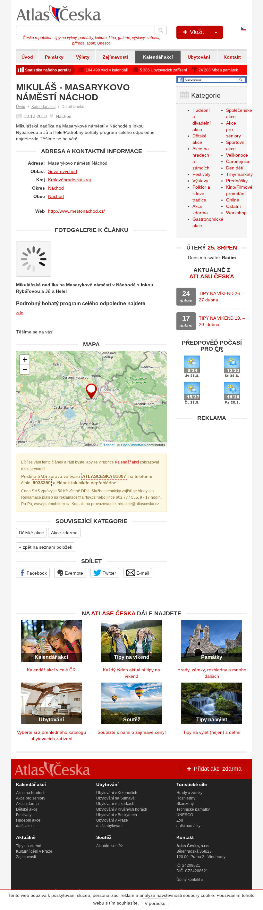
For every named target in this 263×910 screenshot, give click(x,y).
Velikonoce (237, 155)
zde (19, 312)
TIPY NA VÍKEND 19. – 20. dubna (222, 321)
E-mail (142, 573)
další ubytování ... (111, 826)
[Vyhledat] (161, 30)
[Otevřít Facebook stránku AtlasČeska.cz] (211, 79)
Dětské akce (31, 532)
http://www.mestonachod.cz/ (76, 211)
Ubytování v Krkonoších (116, 793)
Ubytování (199, 57)
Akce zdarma (64, 532)
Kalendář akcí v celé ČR (51, 669)
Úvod (27, 57)
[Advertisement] (212, 465)
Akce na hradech (31, 793)
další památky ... (190, 826)
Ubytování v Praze (112, 820)
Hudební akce (28, 820)
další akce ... (27, 826)
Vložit (196, 32)
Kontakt (232, 57)
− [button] (25, 369)
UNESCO (184, 815)
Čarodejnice (238, 161)
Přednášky (237, 180)
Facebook (36, 573)
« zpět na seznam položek (45, 547)
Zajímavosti (115, 57)
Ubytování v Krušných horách (121, 809)
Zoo (179, 820)
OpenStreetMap (133, 444)
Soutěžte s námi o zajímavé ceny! (132, 732)
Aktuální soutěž (109, 846)
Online (232, 199)
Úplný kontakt (188, 879)
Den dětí (234, 167)
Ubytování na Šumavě (115, 798)
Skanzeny (185, 803)
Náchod (56, 188)
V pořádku (155, 903)
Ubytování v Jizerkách (115, 803)
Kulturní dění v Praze (34, 851)
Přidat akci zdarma (217, 769)
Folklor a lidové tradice (201, 193)
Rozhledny (185, 798)
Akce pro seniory (30, 798)
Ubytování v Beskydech (116, 815)
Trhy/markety (239, 174)
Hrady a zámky (189, 793)
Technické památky (193, 809)
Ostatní (233, 206)
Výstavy (200, 180)
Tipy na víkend (28, 846)
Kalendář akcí (158, 57)
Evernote (73, 573)
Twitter (108, 573)
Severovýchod (62, 171)
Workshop (236, 212)
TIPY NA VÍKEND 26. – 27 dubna (222, 296)
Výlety (82, 57)
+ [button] (25, 360)
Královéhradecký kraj (69, 179)
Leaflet (109, 444)
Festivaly (201, 174)
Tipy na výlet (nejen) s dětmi (211, 732)
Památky (54, 57)
